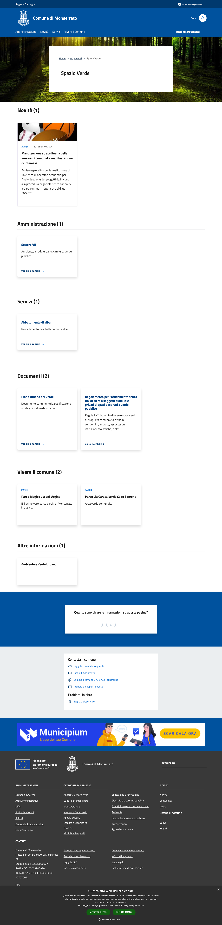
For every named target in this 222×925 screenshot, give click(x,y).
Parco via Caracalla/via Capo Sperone (110, 496)
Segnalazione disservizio (77, 856)
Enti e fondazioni (24, 812)
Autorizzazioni (119, 824)
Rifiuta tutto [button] (124, 912)
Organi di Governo (25, 795)
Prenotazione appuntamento (79, 850)
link (142, 905)
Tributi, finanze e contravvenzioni (130, 806)
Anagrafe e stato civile (76, 795)
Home (62, 58)
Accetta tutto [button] (98, 912)
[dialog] (111, 905)
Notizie (164, 795)
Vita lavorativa (72, 806)
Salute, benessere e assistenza (128, 818)
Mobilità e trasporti (74, 833)
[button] (111, 919)
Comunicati (166, 801)
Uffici (18, 806)
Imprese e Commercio (75, 812)
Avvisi (24, 146)
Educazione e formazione (125, 795)
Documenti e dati (24, 830)
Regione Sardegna (25, 4)
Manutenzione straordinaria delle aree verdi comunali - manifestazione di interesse (47, 158)
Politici (19, 818)
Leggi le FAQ (70, 862)
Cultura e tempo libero (76, 801)
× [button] (218, 889)
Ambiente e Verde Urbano (39, 564)
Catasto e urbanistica (75, 823)
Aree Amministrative (27, 801)
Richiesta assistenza (75, 868)
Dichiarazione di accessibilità (127, 868)
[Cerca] (203, 18)
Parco (24, 490)
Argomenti (76, 58)
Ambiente (117, 812)
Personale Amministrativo (29, 824)
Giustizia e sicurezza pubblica (128, 800)
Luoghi (163, 823)
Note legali (118, 862)
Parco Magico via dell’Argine (40, 496)
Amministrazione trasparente (128, 850)
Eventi (163, 828)
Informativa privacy (122, 856)
